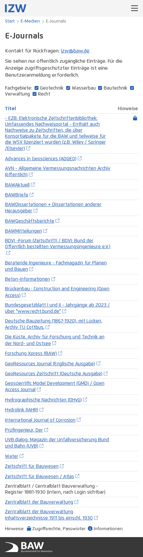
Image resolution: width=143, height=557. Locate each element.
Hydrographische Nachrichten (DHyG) (43, 400)
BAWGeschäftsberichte (29, 221)
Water (11, 456)
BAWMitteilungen (23, 231)
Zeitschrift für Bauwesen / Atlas (39, 476)
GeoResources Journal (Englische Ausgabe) (50, 364)
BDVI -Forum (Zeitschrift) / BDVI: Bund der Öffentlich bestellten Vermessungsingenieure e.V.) (57, 244)
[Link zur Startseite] (15, 8)
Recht (44, 94)
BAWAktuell (17, 185)
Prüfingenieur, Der (24, 430)
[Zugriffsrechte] (135, 118)
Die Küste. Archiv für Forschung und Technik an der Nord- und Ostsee (54, 340)
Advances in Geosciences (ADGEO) (40, 159)
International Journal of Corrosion (40, 420)
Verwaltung (17, 94)
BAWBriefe (16, 195)
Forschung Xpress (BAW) (31, 353)
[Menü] (134, 8)
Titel (10, 108)
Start (10, 21)
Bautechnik (115, 88)
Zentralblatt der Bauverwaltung (39, 502)
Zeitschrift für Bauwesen (32, 466)
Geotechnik (52, 88)
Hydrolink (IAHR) (21, 410)
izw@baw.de (75, 50)
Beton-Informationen (27, 279)
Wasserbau (84, 88)
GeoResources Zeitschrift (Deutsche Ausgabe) (53, 374)
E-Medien (30, 21)
